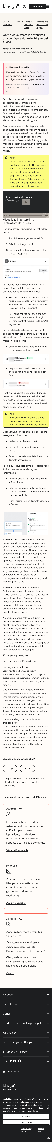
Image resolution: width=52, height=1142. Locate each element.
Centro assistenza (7, 23)
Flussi (18, 21)
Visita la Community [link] (17, 850)
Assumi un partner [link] (16, 902)
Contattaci (37, 6)
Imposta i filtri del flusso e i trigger (43, 24)
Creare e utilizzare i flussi (28, 24)
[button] (26, 269)
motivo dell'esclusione (14, 564)
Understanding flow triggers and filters (23, 689)
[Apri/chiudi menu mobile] (47, 6)
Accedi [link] (10, 972)
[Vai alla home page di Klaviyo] (11, 6)
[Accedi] (24, 6)
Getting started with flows (16, 667)
